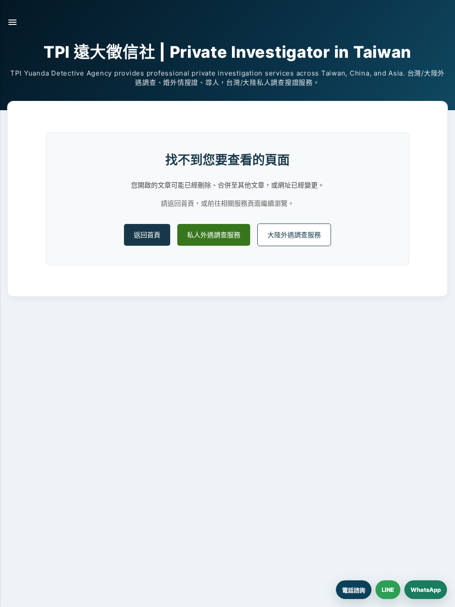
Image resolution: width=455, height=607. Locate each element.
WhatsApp (426, 589)
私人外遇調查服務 (213, 235)
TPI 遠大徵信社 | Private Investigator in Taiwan (227, 52)
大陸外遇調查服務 (294, 235)
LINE (388, 589)
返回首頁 (147, 235)
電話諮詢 (353, 590)
